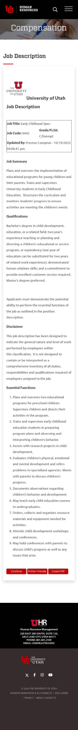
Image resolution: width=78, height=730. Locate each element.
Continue (16, 571)
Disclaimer (61, 693)
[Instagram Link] (42, 675)
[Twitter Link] (27, 675)
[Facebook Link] (34, 675)
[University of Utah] (39, 660)
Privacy (29, 697)
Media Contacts (46, 697)
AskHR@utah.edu (43, 643)
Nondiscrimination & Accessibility (31, 693)
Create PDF (58, 571)
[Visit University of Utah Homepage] (9, 10)
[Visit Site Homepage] (39, 622)
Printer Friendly (37, 571)
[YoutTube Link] (50, 675)
